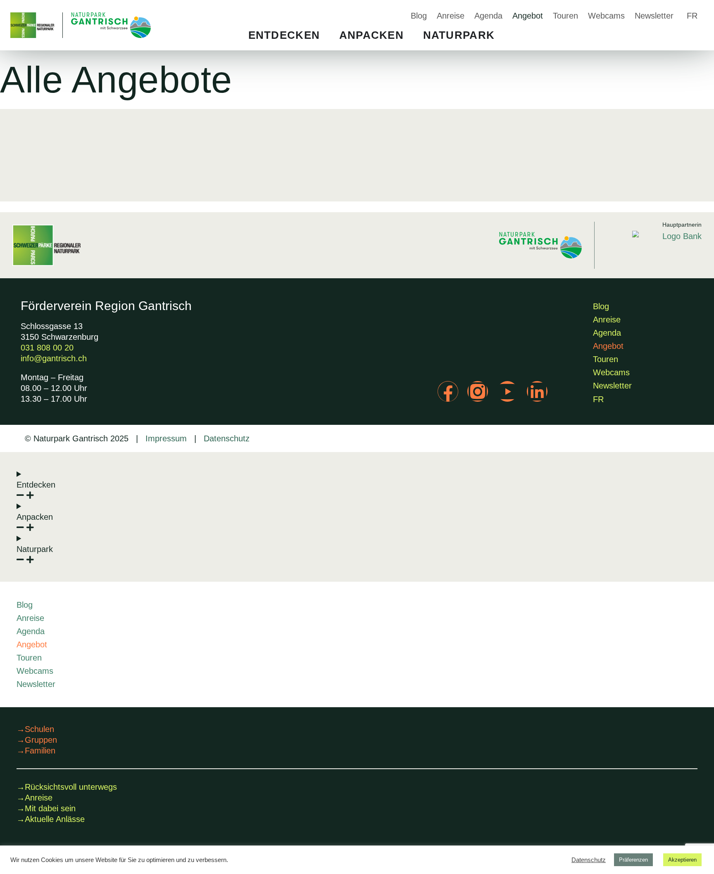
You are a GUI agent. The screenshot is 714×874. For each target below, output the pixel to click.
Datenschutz (225, 438)
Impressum (166, 438)
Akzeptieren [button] (682, 860)
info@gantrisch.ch (54, 358)
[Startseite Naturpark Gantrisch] (80, 25)
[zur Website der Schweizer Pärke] (46, 245)
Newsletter (654, 16)
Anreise (450, 16)
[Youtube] (507, 391)
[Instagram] (477, 391)
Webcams (606, 16)
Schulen (35, 729)
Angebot (527, 16)
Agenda (488, 16)
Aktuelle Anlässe (51, 819)
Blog (419, 16)
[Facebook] (448, 391)
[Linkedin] (537, 391)
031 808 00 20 (47, 347)
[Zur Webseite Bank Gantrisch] (667, 250)
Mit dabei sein (46, 808)
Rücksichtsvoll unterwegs (67, 786)
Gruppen (37, 739)
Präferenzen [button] (633, 860)
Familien (36, 750)
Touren (565, 16)
